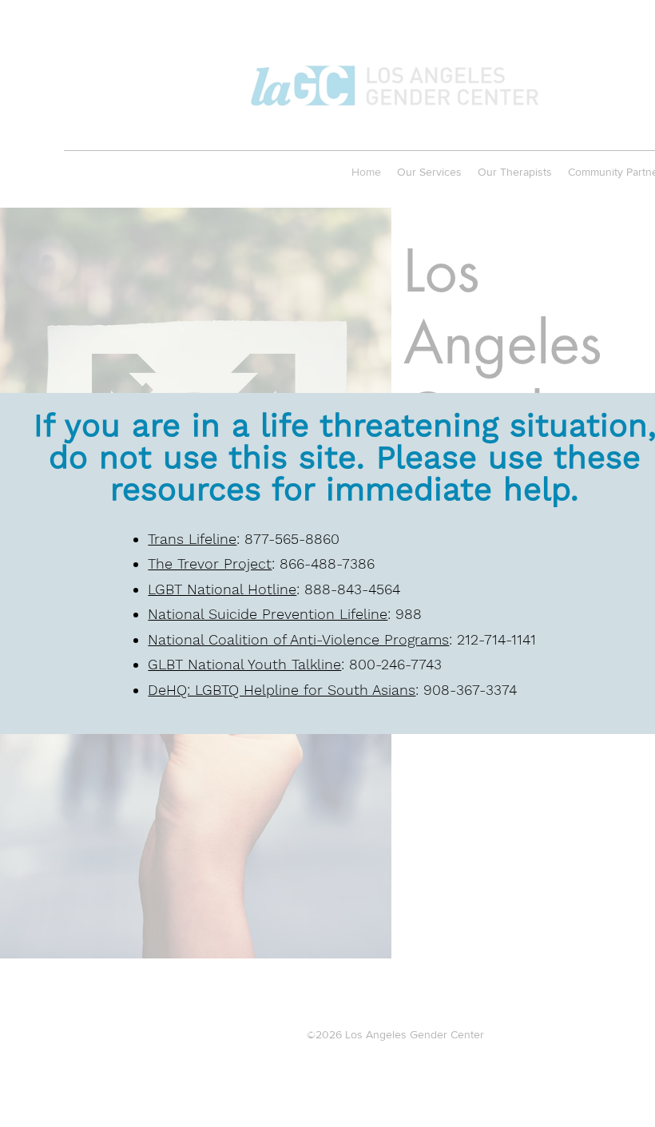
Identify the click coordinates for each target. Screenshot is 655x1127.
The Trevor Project (210, 563)
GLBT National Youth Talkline (244, 664)
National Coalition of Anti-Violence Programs (298, 639)
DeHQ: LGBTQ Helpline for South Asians (281, 689)
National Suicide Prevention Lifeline (267, 613)
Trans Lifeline (192, 538)
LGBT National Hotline (222, 589)
